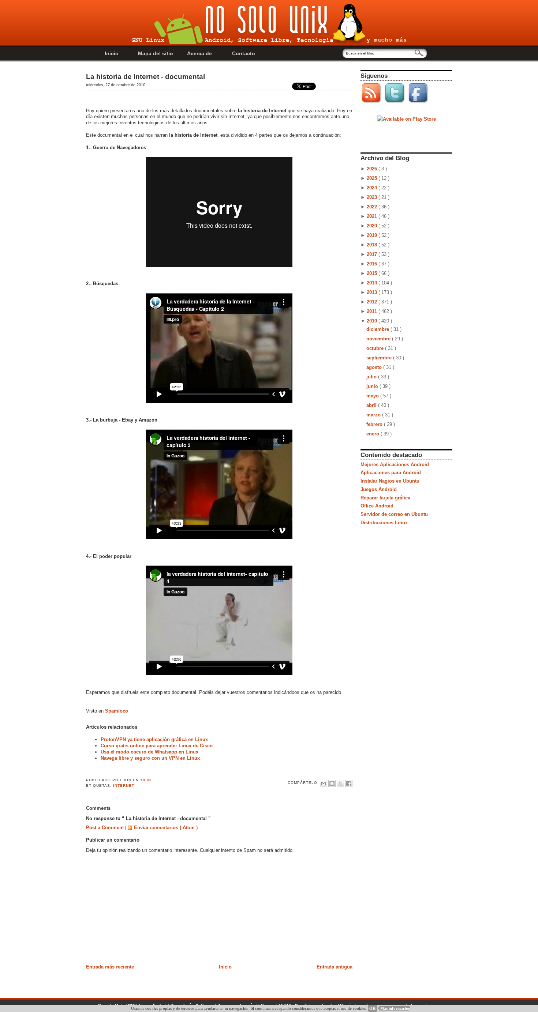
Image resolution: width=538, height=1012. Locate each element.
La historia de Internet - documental (145, 76)
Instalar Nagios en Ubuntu (389, 481)
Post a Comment (105, 827)
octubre (375, 348)
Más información (395, 1008)
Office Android (376, 506)
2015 (372, 273)
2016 (372, 264)
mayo (373, 396)
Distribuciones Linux (384, 522)
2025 (372, 178)
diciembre (378, 329)
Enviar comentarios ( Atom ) (166, 827)
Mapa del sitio (155, 53)
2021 (372, 216)
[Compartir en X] (340, 783)
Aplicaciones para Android (390, 472)
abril (372, 405)
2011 (372, 311)
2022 (372, 206)
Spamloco (116, 711)
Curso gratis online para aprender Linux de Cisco (157, 745)
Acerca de (199, 53)
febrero (375, 424)
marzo (374, 415)
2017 (372, 254)
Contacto (243, 53)
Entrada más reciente (110, 967)
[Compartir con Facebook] (348, 783)
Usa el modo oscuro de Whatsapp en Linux (149, 752)
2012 (372, 302)
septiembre (379, 357)
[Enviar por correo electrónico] (323, 783)
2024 (372, 187)
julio (372, 377)
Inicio (112, 53)
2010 (372, 321)
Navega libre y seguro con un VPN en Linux (150, 758)
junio (373, 386)
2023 (372, 197)
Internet (123, 785)
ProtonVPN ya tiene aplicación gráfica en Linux (154, 739)
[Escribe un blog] (332, 783)
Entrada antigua (334, 967)
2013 (372, 292)
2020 (372, 226)
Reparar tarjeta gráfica (385, 498)
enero (373, 434)
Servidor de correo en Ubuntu (394, 514)
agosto (374, 367)
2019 (372, 235)
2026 (372, 168)
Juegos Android (378, 489)
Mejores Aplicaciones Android (394, 464)
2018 (372, 245)
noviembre (379, 338)
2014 (372, 283)
